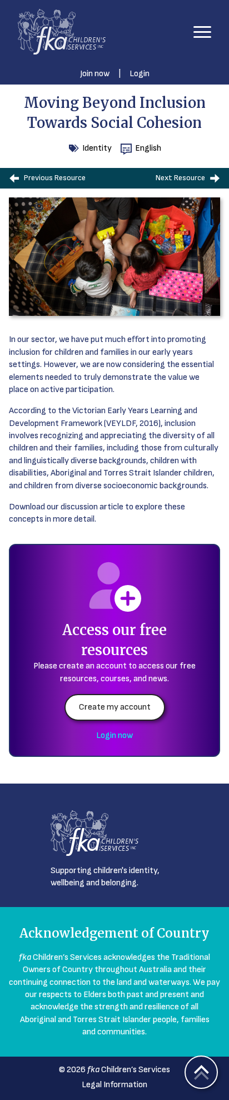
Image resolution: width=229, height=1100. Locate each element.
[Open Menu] (202, 32)
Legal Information (114, 1084)
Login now (114, 735)
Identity (97, 148)
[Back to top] (201, 1072)
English (148, 148)
